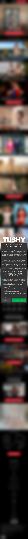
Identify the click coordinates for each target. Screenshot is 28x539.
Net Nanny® (11, 271)
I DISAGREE (6, 300)
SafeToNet (16, 271)
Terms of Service (22, 288)
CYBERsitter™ (5, 271)
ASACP (20, 271)
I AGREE (18, 300)
